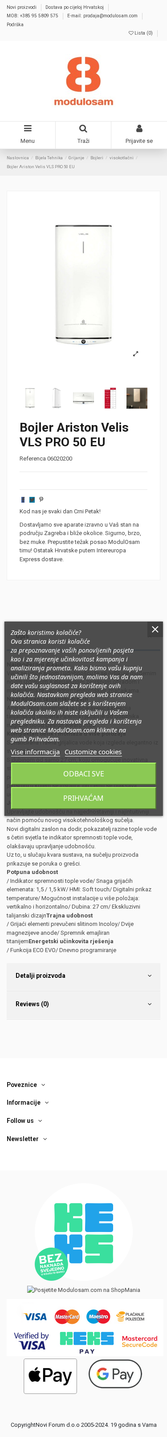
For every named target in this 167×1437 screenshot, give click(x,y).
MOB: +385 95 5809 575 (33, 16)
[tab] (83, 977)
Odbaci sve (83, 774)
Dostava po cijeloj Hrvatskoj (75, 7)
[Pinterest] (41, 499)
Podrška (15, 25)
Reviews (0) (32, 1004)
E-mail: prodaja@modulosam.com (103, 16)
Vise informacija (35, 751)
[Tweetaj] (32, 499)
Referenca (33, 458)
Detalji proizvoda (40, 975)
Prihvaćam (83, 798)
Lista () (143, 33)
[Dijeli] (22, 499)
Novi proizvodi (22, 7)
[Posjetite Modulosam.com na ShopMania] (83, 1289)
